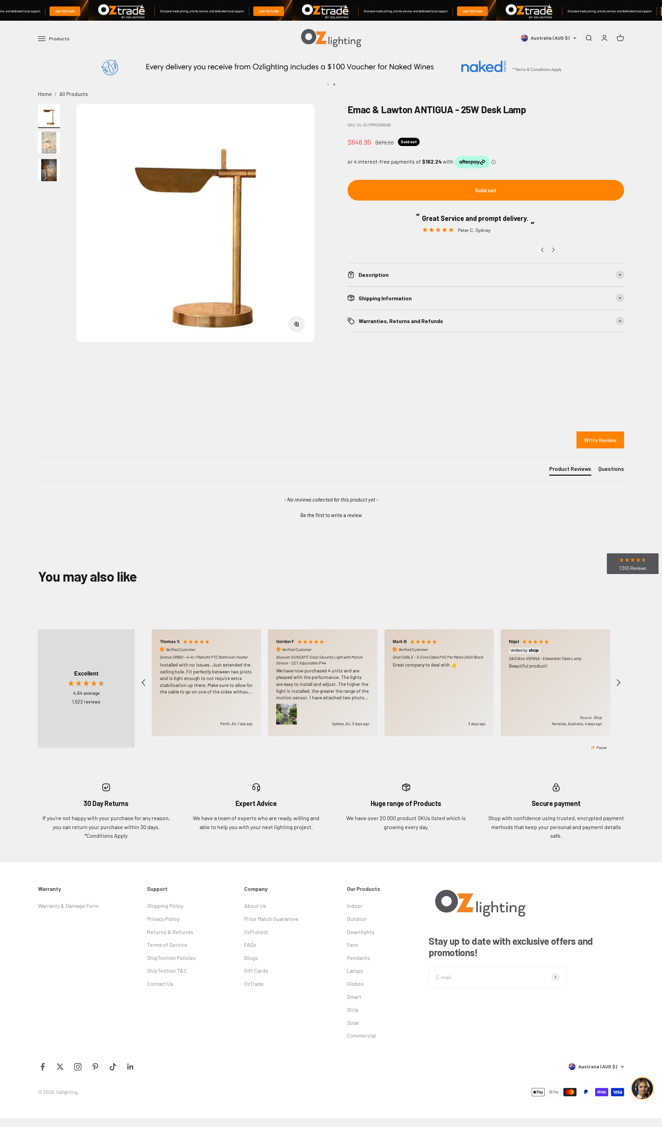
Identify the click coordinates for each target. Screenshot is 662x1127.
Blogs (251, 957)
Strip (353, 1009)
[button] (331, 514)
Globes (355, 983)
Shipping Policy (165, 905)
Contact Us (160, 983)
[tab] (570, 470)
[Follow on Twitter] (60, 1066)
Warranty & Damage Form (68, 905)
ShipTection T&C (167, 970)
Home (45, 93)
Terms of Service (167, 944)
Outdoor (357, 918)
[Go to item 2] (49, 144)
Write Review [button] (600, 440)
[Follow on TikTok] (113, 1066)
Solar (353, 1022)
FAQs (250, 944)
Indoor (355, 905)
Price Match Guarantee (271, 918)
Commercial (361, 1035)
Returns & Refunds (170, 932)
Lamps (355, 970)
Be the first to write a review (331, 515)
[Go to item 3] (49, 171)
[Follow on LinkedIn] (130, 1066)
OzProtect (256, 932)
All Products (73, 93)
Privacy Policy (163, 918)
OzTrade (254, 983)
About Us (255, 905)
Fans (352, 944)
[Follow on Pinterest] (95, 1066)
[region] (381, 683)
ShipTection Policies (171, 957)
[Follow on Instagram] (77, 1066)
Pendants (358, 957)
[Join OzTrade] (331, 10)
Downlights (360, 932)
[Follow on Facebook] (42, 1066)
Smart (354, 996)
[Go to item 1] (49, 116)
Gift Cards (256, 970)
